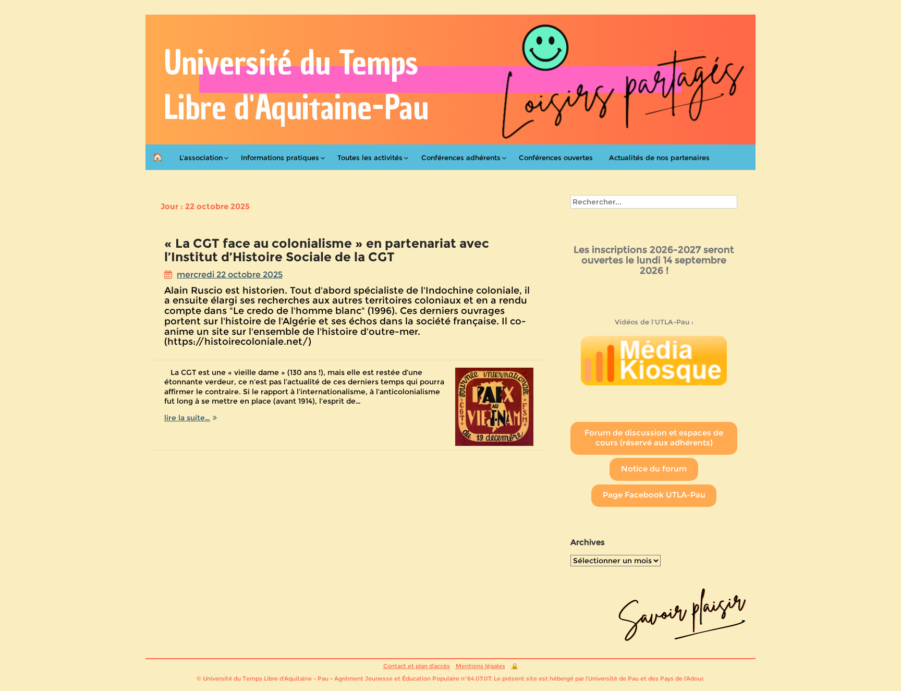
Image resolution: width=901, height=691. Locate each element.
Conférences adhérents (461, 157)
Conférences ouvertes (556, 157)
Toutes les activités (370, 157)
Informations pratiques (280, 157)
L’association (201, 157)
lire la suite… (213, 417)
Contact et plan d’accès (416, 666)
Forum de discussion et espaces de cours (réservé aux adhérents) (654, 437)
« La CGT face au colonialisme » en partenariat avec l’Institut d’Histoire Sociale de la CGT (326, 250)
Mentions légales (480, 666)
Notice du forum (654, 469)
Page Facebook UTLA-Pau (654, 495)
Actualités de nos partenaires (659, 157)
